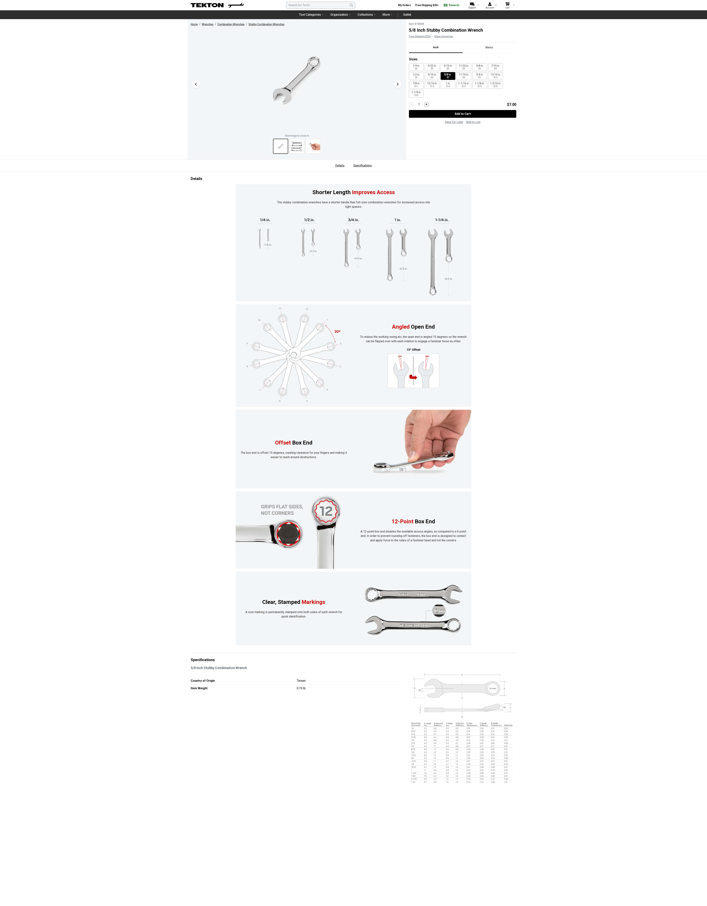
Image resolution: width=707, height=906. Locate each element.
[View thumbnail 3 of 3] (313, 146)
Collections (365, 14)
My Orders (404, 5)
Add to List (473, 122)
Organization (339, 14)
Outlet (407, 14)
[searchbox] (320, 5)
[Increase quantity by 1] (426, 104)
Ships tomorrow (443, 36)
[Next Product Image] (397, 84)
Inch (435, 47)
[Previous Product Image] (196, 84)
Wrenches (207, 24)
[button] (297, 80)
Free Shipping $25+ (427, 5)
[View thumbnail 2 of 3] (296, 146)
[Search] (351, 5)
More (386, 14)
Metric (489, 47)
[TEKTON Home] (217, 5)
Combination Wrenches (231, 24)
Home (194, 24)
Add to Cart (463, 114)
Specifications (362, 165)
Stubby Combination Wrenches (266, 24)
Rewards (454, 5)
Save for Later (454, 122)
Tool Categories (310, 14)
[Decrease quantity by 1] (411, 104)
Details (339, 165)
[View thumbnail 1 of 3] (280, 146)
